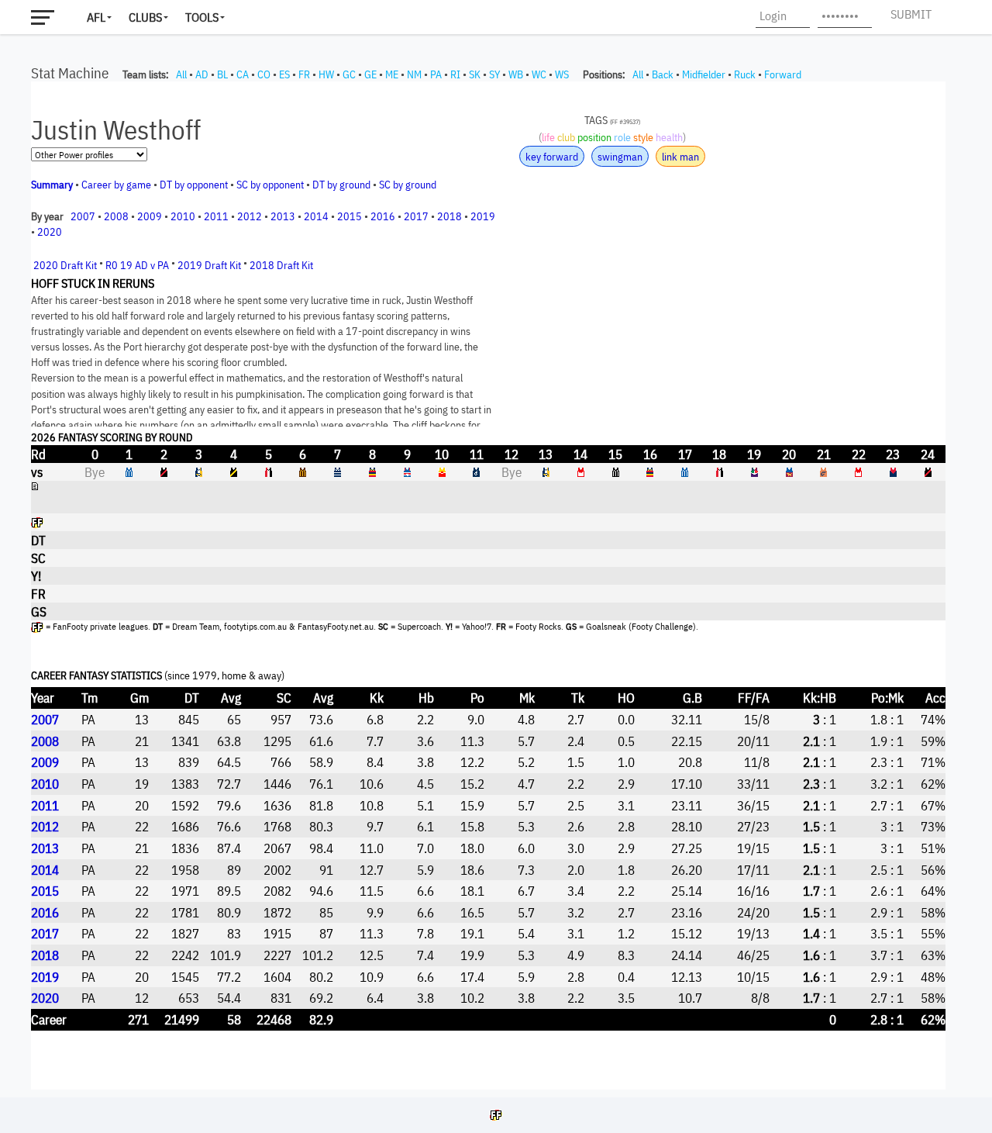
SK (474, 74)
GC (349, 74)
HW (326, 74)
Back (662, 74)
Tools (202, 17)
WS (562, 74)
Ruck (745, 74)
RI (455, 74)
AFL (96, 17)
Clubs (145, 17)
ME (391, 74)
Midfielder (703, 74)
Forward (782, 74)
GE (370, 74)
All (181, 74)
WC (539, 74)
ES (284, 74)
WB (515, 74)
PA (436, 74)
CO (263, 74)
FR (304, 74)
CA (242, 74)
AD (201, 74)
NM (414, 74)
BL (222, 74)
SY (494, 74)
